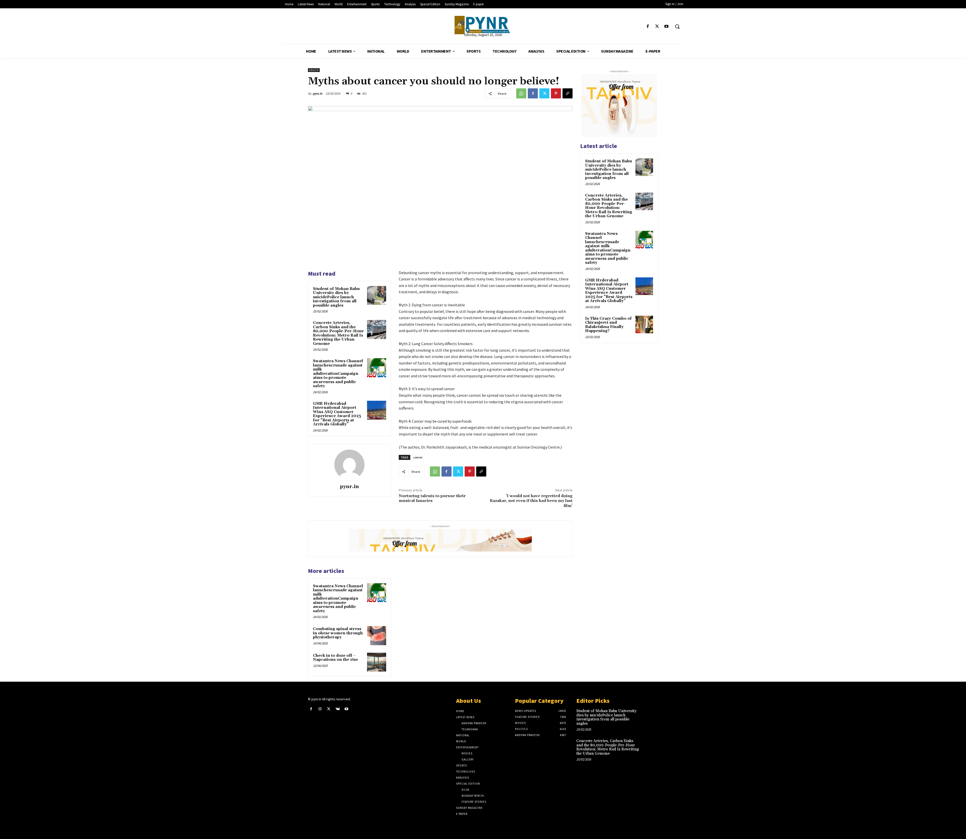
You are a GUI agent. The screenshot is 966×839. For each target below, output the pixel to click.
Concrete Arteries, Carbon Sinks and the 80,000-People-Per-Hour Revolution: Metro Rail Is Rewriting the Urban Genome (338, 333)
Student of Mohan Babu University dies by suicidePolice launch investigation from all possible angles (336, 297)
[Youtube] (666, 26)
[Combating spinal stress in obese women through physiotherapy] (376, 635)
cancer (417, 457)
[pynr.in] (349, 465)
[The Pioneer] (483, 25)
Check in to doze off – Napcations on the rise (335, 657)
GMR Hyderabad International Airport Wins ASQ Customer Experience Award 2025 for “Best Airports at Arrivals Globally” (337, 414)
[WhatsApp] (521, 93)
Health (314, 70)
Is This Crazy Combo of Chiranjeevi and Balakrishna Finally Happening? (608, 325)
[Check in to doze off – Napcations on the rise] (376, 662)
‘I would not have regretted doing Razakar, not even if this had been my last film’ (531, 500)
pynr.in (317, 93)
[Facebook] (647, 26)
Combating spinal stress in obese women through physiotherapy (338, 633)
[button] (677, 26)
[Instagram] (320, 709)
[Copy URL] (567, 93)
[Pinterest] (556, 93)
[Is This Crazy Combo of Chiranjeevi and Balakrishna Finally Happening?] (644, 324)
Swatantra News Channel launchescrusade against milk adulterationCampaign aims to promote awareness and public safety (338, 373)
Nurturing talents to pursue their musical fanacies (432, 498)
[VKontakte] (338, 709)
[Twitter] (657, 26)
